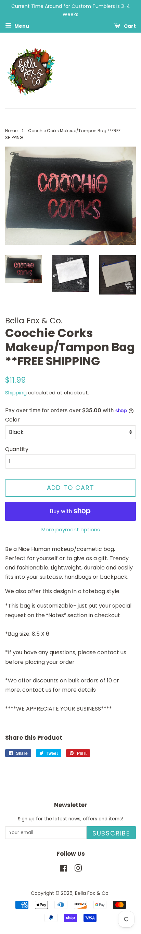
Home (11, 131)
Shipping (16, 392)
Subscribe (111, 833)
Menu (21, 25)
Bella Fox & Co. (92, 893)
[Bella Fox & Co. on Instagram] (78, 869)
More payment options (70, 529)
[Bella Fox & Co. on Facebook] (63, 869)
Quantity (16, 449)
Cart (129, 25)
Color (12, 420)
